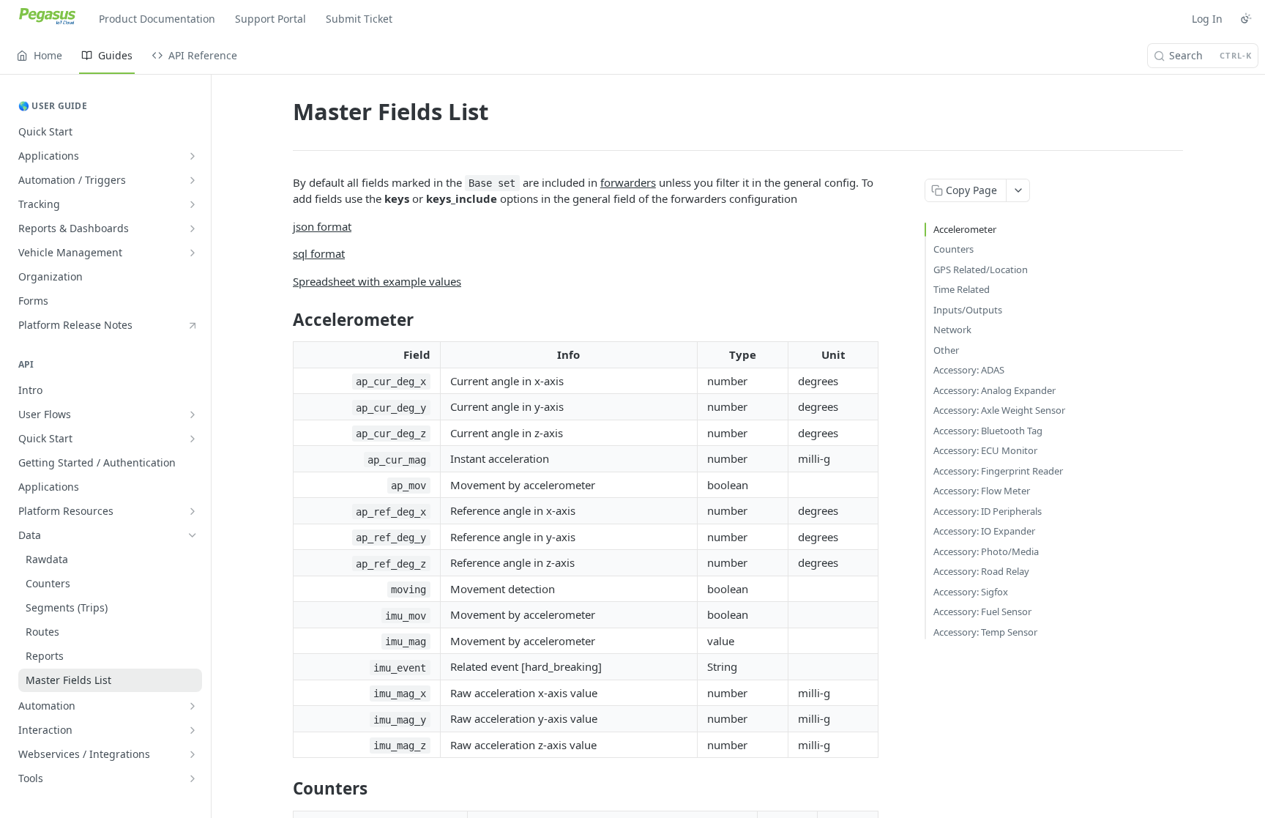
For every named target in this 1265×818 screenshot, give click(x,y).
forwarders (628, 182)
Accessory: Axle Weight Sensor (999, 410)
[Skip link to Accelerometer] (283, 320)
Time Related (961, 289)
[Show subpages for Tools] (192, 778)
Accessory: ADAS (968, 369)
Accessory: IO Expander (984, 531)
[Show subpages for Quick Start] (192, 439)
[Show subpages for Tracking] (192, 204)
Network (952, 329)
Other (946, 350)
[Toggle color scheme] (1246, 18)
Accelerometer (964, 229)
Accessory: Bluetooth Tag (987, 430)
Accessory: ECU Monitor (985, 450)
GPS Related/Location (980, 269)
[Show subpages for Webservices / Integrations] (192, 754)
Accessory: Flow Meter (981, 490)
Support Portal (270, 19)
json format (322, 226)
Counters (953, 249)
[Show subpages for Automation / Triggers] (192, 180)
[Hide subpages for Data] (192, 535)
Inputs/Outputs (967, 309)
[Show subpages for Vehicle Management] (192, 253)
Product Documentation (157, 19)
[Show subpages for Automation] (192, 706)
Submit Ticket (359, 19)
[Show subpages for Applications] (192, 156)
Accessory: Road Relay (981, 571)
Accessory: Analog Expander (994, 390)
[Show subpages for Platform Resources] (192, 511)
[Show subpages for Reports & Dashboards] (192, 228)
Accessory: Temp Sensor (985, 632)
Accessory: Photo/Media (986, 551)
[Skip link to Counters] (283, 789)
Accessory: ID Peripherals (987, 511)
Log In (1207, 19)
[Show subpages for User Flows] (192, 414)
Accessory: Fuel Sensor (982, 611)
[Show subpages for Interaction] (192, 730)
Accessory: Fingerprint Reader (998, 470)
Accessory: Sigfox (970, 591)
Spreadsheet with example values (377, 281)
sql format (319, 253)
